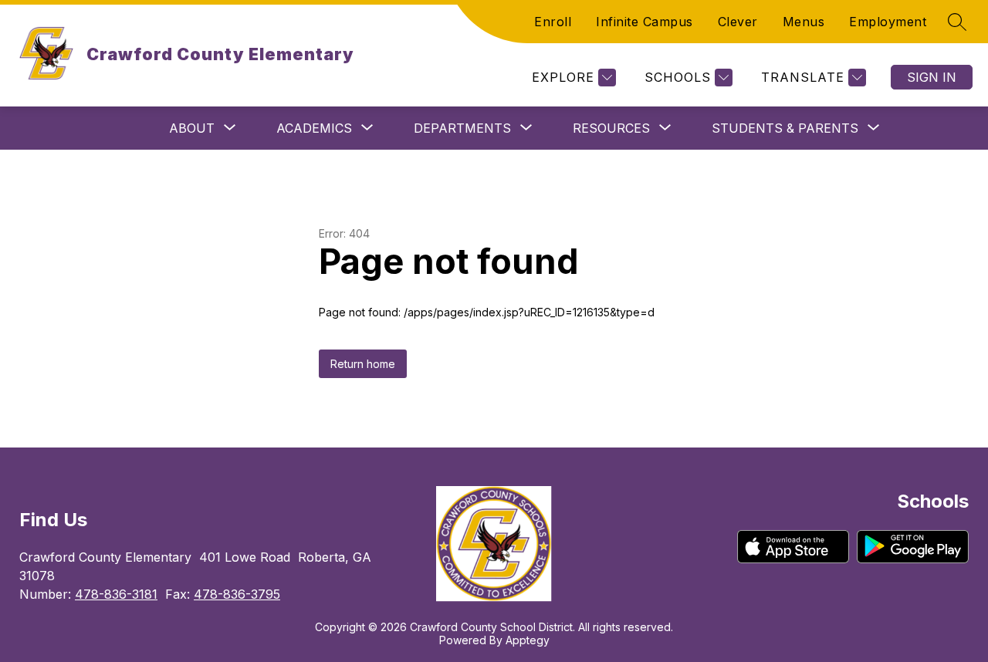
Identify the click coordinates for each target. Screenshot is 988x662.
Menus (804, 21)
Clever (738, 21)
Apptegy (528, 640)
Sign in (931, 77)
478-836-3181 (116, 594)
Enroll (552, 21)
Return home (362, 363)
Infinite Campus (644, 21)
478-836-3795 (237, 594)
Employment (887, 21)
